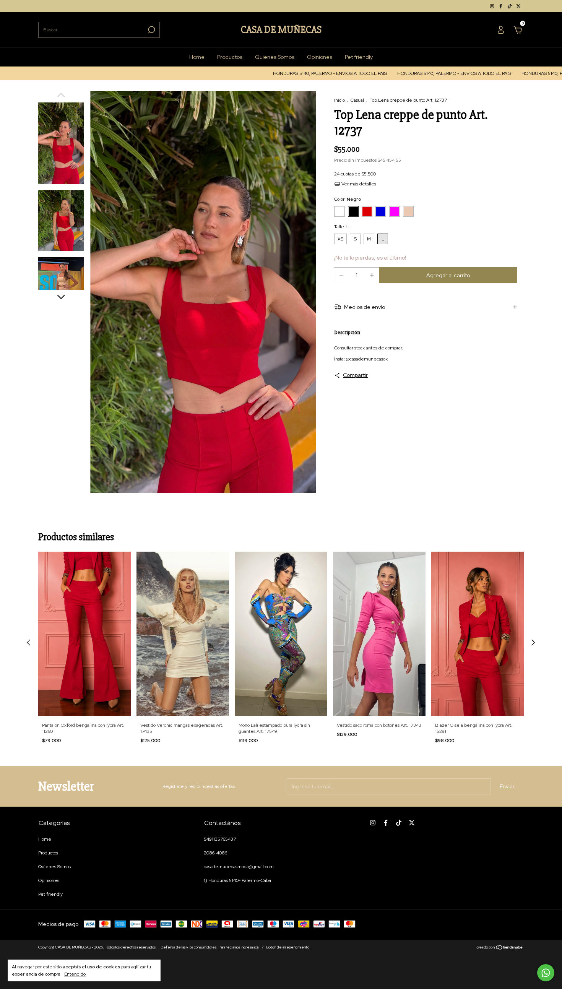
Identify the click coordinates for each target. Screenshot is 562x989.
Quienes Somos (274, 57)
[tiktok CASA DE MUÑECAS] (510, 6)
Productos (229, 57)
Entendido (75, 974)
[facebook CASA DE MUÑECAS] (501, 6)
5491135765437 (220, 839)
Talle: (341, 227)
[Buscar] (151, 29)
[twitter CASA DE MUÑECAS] (518, 6)
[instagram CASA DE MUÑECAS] (492, 6)
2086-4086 (215, 853)
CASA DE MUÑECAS (281, 30)
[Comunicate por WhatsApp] (545, 972)
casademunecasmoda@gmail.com (239, 867)
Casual (357, 100)
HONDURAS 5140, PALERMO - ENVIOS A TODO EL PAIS (287, 73)
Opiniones (319, 57)
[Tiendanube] (500, 948)
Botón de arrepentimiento (287, 947)
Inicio (339, 100)
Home (197, 57)
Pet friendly (359, 57)
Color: (347, 199)
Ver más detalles (358, 184)
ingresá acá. (250, 947)
